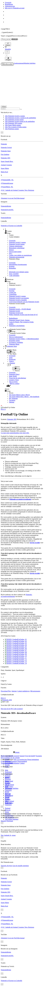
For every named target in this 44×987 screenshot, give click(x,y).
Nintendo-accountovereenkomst (20, 499)
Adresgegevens (10, 6)
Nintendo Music (14, 344)
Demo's (11, 250)
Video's (11, 361)
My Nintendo (13, 398)
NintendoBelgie (6, 206)
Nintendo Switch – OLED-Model (20, 309)
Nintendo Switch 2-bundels (18, 300)
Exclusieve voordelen (16, 342)
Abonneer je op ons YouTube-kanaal (12, 198)
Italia (6, 770)
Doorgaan (10, 821)
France (7, 785)
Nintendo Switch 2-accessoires (19, 298)
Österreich (8, 805)
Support (22, 756)
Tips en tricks (13, 382)
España (7, 765)
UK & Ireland (9, 785)
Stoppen (3, 821)
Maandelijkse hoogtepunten (18, 264)
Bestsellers (12, 268)
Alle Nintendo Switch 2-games (15, 116)
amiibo (11, 324)
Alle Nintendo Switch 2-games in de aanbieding (20, 118)
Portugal (7, 776)
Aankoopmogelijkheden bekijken (24, 63)
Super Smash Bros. (7, 161)
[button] (24, 231)
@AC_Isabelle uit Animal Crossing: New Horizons (17, 190)
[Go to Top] (22, 406)
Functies (11, 291)
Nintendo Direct (14, 374)
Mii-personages (35, 691)
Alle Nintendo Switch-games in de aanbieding (20, 121)
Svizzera (7, 799)
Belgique (8, 779)
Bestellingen (9, 4)
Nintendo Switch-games (17, 244)
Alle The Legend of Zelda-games (15, 127)
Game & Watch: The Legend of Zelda (21, 322)
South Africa (9, 786)
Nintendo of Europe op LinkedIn (11, 226)
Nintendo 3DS (5, 158)
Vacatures (12, 400)
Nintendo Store (6, 151)
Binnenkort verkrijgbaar (16, 248)
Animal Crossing (6, 165)
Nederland (8, 772)
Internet (14, 691)
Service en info (35, 543)
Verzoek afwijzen (6, 866)
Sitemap (11, 402)
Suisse (7, 812)
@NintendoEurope (7, 183)
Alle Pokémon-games (12, 129)
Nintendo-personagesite (16, 257)
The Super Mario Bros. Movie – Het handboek (24, 396)
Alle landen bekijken (11, 819)
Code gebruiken (14, 275)
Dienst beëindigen (33, 759)
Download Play (6, 691)
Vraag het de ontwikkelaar (17, 378)
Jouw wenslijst (14, 274)
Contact (22, 763)
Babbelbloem (13, 318)
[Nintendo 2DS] (6, 700)
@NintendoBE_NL (7, 180)
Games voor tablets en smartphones (20, 255)
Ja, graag (13, 835)
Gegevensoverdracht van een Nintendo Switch (24, 302)
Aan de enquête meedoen (20, 866)
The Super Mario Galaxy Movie (19, 395)
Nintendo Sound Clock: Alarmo (19, 320)
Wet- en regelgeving (20, 759)
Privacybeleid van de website (10, 758)
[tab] (22, 752)
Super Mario (5, 168)
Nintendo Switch (6, 147)
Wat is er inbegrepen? (16, 337)
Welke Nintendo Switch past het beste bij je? (23, 314)
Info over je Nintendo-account (14, 8)
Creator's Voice (14, 380)
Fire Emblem (5, 154)
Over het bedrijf (30, 756)
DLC (10, 253)
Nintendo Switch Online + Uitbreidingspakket (24, 339)
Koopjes (11, 266)
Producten (12, 359)
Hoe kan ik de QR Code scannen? (12, 709)
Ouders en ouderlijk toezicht (10, 756)
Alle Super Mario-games (13, 125)
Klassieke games (14, 340)
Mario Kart (4, 172)
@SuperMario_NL (7, 187)
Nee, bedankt (5, 835)
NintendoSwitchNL (7, 210)
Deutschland (9, 781)
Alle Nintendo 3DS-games (13, 123)
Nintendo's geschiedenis (17, 326)
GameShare (13, 294)
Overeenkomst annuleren (9, 761)
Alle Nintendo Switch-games (14, 119)
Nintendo (4, 144)
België (7, 792)
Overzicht (8, 2)
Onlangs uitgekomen (15, 246)
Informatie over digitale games (19, 272)
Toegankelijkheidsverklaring (10, 763)
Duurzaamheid (22, 761)
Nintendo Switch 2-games (17, 242)
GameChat (12, 292)
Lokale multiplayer (23, 691)
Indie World (13, 376)
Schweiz (7, 810)
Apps (10, 357)
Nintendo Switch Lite (16, 313)
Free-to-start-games (15, 251)
